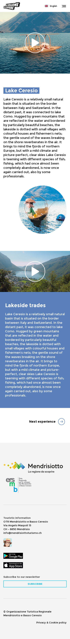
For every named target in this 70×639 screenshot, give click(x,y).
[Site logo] (11, 6)
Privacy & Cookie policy (51, 622)
